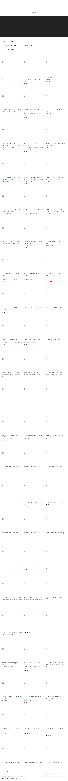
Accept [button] (62, 775)
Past (11, 41)
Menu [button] (34, 12)
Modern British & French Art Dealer (34, 5)
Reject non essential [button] (49, 775)
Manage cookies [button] (36, 775)
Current (5, 41)
